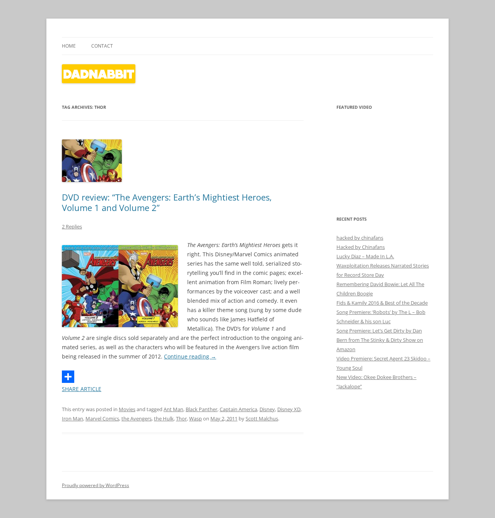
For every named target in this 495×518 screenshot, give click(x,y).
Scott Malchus (262, 418)
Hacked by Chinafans (360, 247)
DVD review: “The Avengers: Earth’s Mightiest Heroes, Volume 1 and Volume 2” (167, 202)
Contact (102, 46)
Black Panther (201, 409)
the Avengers (136, 418)
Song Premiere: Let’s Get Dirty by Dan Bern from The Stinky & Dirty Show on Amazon (379, 340)
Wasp (195, 418)
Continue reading (190, 356)
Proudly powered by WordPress (95, 485)
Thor (181, 418)
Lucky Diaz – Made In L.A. (365, 256)
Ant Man (173, 409)
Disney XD (288, 409)
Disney (267, 409)
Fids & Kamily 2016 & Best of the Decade (382, 302)
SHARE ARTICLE (81, 389)
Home (69, 46)
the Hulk (164, 418)
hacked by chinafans (359, 237)
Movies (127, 409)
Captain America (238, 409)
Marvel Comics (102, 418)
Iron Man (72, 418)
